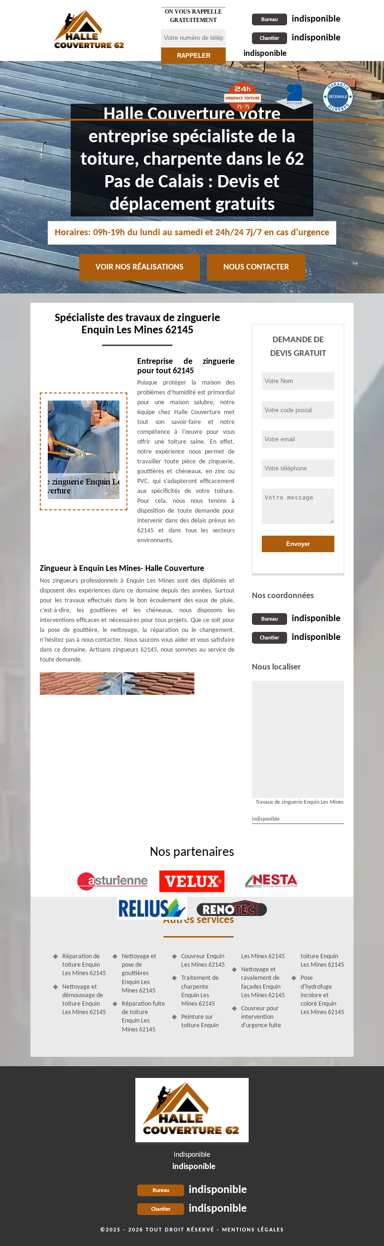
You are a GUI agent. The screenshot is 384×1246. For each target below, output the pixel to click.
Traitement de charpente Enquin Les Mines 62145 (200, 991)
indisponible (300, 19)
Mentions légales (253, 1230)
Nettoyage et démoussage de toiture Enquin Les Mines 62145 (84, 1000)
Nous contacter (256, 267)
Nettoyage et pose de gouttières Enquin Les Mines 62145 (139, 973)
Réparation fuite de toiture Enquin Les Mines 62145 (143, 1016)
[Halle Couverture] (89, 30)
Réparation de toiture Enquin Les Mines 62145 (84, 965)
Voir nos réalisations (140, 267)
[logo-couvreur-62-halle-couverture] (192, 1111)
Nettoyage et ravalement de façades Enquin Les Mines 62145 (263, 982)
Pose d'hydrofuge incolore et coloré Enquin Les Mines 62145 (322, 995)
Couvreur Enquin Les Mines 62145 (203, 961)
